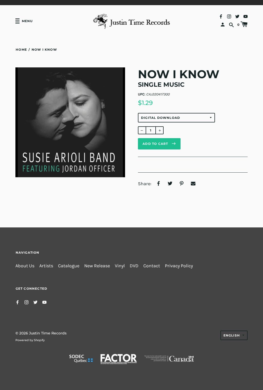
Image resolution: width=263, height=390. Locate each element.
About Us (24, 266)
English (231, 335)
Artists (46, 266)
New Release (97, 266)
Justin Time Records (48, 333)
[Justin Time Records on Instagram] (229, 16)
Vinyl (120, 266)
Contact (151, 266)
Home (21, 49)
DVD (134, 266)
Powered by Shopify (30, 340)
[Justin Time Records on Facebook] (221, 16)
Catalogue (68, 266)
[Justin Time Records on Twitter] (237, 16)
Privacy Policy (179, 266)
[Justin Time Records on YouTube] (245, 16)
